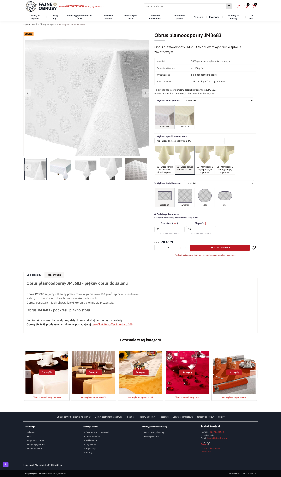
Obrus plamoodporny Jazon (187, 397)
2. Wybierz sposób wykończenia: (171, 136)
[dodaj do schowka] (254, 247)
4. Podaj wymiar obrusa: (176, 216)
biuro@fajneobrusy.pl (94, 6)
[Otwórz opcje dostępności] (5, 464)
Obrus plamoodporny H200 (93, 397)
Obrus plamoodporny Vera (234, 397)
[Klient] (238, 6)
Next (145, 93)
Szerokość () (169, 223)
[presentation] (33, 275)
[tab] (33, 275)
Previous (27, 93)
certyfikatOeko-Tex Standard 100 (111, 324)
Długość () (201, 223)
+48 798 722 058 (74, 6)
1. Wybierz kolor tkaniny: (167, 100)
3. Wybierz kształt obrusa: (167, 183)
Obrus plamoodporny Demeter (47, 397)
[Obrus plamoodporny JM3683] (87, 94)
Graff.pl (253, 473)
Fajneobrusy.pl (30, 24)
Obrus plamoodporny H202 (140, 397)
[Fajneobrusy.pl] (41, 6)
